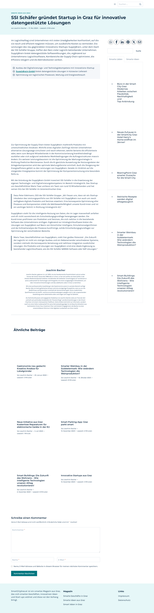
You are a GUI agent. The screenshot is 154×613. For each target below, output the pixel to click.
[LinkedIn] (122, 42)
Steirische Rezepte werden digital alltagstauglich (127, 199)
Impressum (123, 596)
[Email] (139, 42)
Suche (138, 51)
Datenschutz (124, 600)
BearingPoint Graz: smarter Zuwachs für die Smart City (127, 175)
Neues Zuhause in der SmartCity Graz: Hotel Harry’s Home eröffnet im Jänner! (127, 137)
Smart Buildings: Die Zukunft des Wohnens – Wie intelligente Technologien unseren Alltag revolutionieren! (33, 480)
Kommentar (18, 530)
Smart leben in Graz (72, 604)
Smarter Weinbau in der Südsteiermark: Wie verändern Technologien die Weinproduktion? (77, 370)
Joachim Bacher (20, 28)
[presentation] (127, 71)
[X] (133, 42)
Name (15, 560)
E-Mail (62, 560)
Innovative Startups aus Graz (76, 475)
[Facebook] (116, 42)
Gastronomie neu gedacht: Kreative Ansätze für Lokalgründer (31, 368)
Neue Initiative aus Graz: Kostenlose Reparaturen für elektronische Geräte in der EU (33, 424)
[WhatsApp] (110, 42)
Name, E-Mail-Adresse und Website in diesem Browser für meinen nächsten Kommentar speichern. (56, 566)
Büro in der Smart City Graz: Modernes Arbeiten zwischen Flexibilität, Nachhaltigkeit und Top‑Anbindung (127, 93)
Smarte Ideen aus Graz (20, 13)
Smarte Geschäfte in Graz (75, 596)
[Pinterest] (128, 42)
